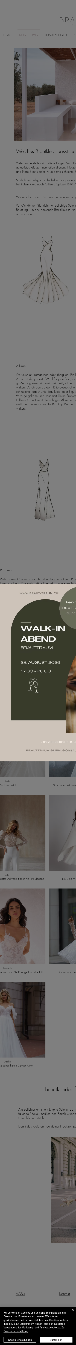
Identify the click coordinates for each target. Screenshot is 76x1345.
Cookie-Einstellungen (20, 1339)
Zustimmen (56, 1339)
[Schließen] (71, 1312)
